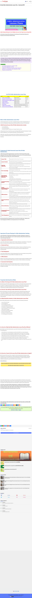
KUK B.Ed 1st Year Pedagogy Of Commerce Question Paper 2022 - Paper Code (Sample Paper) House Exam (17, 485)
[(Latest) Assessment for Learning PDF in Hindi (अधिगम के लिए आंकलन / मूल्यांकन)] (2, 466)
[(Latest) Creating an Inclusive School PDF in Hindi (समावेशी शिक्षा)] (2, 463)
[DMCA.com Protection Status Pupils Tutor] (12, 596)
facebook (9, 495)
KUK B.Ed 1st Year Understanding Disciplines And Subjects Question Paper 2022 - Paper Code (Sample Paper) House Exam (17, 477)
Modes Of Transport (6, 102)
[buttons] (13, 591)
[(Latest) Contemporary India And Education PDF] (2, 470)
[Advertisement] (16, 12)
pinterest (24, 495)
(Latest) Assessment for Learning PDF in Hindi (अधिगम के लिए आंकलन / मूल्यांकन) (13, 465)
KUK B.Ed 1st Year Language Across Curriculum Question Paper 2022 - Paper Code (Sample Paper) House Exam (17, 488)
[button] (26, 1)
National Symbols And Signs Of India (8, 100)
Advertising (4, 104)
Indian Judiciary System (6, 97)
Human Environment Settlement (8, 106)
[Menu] (1, 1)
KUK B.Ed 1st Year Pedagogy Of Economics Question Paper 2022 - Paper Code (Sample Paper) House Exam (17, 481)
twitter (9, 497)
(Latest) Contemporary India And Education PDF (10, 469)
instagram (24, 497)
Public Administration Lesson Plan (18, 58)
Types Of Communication (6, 105)
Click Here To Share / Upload (16, 409)
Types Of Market (5, 101)
